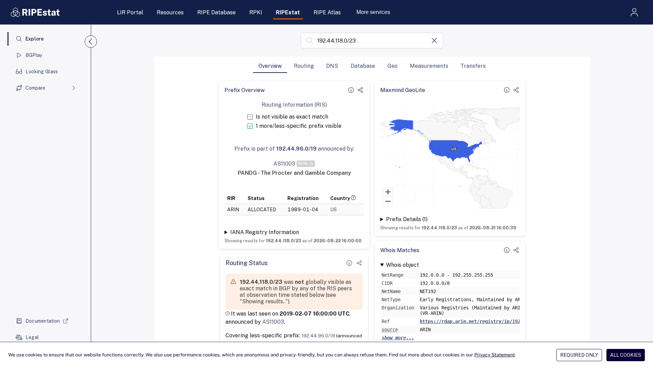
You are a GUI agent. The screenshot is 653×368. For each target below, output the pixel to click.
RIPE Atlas (327, 12)
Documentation (43, 321)
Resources (170, 12)
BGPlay (34, 55)
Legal (32, 337)
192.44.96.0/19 (318, 335)
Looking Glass (42, 71)
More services (373, 12)
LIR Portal (130, 12)
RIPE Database (216, 12)
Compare (35, 88)
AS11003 (273, 322)
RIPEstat (288, 12)
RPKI (255, 12)
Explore (35, 39)
